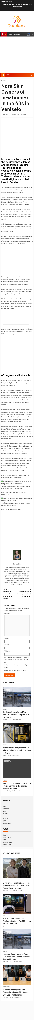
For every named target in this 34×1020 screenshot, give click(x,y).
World (4, 811)
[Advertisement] (17, 54)
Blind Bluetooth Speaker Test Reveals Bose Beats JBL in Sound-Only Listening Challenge (16, 992)
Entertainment (7, 823)
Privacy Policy (17, 6)
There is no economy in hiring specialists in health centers (24, 592)
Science (5, 816)
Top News (6, 809)
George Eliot (6, 114)
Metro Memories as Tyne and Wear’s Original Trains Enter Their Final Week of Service (17, 750)
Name (6, 639)
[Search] (31, 75)
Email (6, 645)
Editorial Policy (27, 4)
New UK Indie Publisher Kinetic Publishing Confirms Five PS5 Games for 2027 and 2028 (17, 921)
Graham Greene (18, 719)
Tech (4, 915)
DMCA (20, 4)
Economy (3, 80)
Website (7, 651)
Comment (7, 613)
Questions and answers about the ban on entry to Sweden (8, 594)
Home (4, 806)
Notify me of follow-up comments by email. (15, 666)
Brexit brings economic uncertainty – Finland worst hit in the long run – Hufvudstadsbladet (17, 786)
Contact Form (13, 4)
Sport (4, 821)
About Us (5, 4)
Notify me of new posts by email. (16, 670)
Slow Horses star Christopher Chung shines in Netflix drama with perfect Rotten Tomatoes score (16, 885)
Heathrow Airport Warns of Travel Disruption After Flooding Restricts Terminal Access (16, 714)
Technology (6, 818)
